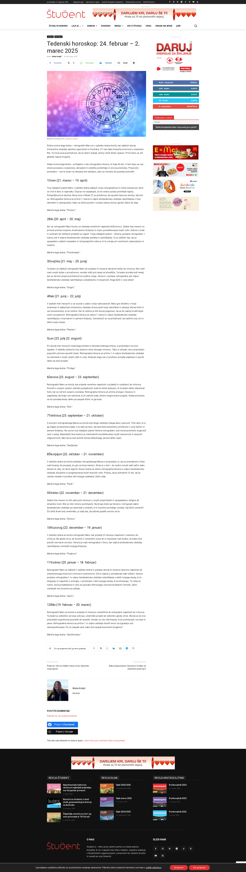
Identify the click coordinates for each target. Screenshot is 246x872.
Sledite (194, 88)
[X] (189, 2)
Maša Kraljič (57, 56)
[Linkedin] (113, 648)
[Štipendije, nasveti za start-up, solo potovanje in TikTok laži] (54, 817)
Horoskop (58, 37)
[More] (134, 63)
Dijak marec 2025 (124, 798)
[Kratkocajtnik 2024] (160, 788)
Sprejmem (179, 867)
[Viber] (133, 648)
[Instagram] (173, 2)
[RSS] (177, 2)
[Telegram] (127, 648)
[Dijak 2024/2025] (107, 815)
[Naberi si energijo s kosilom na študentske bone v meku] (175, 161)
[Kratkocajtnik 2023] (160, 802)
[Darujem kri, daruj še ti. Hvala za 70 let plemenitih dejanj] (146, 14)
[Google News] (197, 2)
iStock (75, 139)
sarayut (68, 139)
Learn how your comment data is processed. (104, 740)
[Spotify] (181, 2)
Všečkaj (193, 82)
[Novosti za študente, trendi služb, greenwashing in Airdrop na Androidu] (54, 803)
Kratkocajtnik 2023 (177, 798)
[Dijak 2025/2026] (107, 788)
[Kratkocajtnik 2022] (160, 815)
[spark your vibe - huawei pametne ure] (175, 195)
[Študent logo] (70, 14)
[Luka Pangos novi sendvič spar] (175, 178)
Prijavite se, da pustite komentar (62, 716)
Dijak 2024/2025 (123, 812)
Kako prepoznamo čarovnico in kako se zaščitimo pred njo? (127, 667)
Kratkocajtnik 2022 (177, 812)
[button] (195, 25)
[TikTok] (185, 2)
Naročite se (192, 106)
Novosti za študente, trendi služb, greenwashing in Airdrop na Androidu (77, 802)
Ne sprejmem (199, 867)
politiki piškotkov (153, 867)
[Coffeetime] (176, 212)
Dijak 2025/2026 (123, 785)
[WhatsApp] (107, 648)
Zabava (50, 37)
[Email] (120, 648)
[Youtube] (193, 2)
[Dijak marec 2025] (107, 802)
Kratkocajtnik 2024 (177, 785)
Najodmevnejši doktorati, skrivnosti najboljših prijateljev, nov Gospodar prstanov (77, 788)
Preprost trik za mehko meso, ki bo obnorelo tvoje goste (68, 667)
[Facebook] (169, 2)
